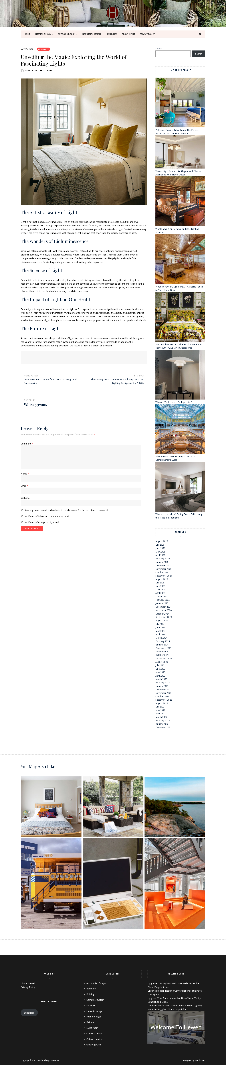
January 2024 (161, 644)
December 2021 (163, 727)
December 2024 (163, 606)
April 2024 (160, 634)
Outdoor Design (66, 34)
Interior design (43, 34)
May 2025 (160, 589)
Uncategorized (93, 1044)
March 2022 (161, 716)
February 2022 (162, 720)
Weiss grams (31, 71)
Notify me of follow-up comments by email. (47, 516)
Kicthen (90, 1022)
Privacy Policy (147, 34)
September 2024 (163, 617)
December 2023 (163, 648)
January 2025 (161, 603)
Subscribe (29, 1012)
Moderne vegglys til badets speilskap (167, 1009)
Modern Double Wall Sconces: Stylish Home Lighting (174, 1005)
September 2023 (163, 658)
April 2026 (160, 555)
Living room (92, 1027)
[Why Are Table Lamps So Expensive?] (180, 375)
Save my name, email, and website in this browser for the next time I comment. (66, 510)
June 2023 (160, 668)
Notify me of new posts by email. (41, 522)
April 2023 (160, 675)
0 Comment (48, 71)
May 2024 (160, 630)
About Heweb (128, 34)
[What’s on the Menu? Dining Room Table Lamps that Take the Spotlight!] (180, 487)
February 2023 (162, 682)
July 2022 (159, 706)
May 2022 (160, 710)
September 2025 (163, 575)
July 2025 (159, 582)
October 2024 (162, 613)
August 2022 (161, 703)
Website (25, 497)
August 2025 (161, 579)
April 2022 (160, 713)
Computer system (95, 999)
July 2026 (159, 544)
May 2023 (160, 672)
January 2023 (161, 686)
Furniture (43, 49)
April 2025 (160, 592)
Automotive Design (96, 983)
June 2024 (160, 627)
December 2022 (163, 689)
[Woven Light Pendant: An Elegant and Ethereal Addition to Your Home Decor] (180, 152)
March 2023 (161, 679)
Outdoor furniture (95, 1039)
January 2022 (161, 723)
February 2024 (162, 641)
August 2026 (161, 541)
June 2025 (160, 586)
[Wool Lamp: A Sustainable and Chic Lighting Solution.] (180, 201)
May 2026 (160, 551)
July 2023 (159, 665)
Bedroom (91, 988)
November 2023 (163, 651)
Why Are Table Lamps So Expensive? (173, 402)
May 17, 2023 (27, 49)
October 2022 (162, 696)
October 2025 (162, 572)
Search (158, 48)
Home (27, 34)
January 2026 (161, 562)
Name (25, 473)
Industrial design (91, 34)
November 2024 (163, 610)
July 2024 (159, 624)
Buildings (112, 34)
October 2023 (162, 654)
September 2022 (163, 699)
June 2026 (160, 548)
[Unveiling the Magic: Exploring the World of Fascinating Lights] (84, 141)
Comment (27, 443)
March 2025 (161, 596)
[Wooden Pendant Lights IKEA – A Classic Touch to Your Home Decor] (180, 259)
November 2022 (163, 692)
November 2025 (163, 568)
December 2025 (163, 565)
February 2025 (162, 599)
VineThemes (200, 1060)
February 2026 (162, 558)
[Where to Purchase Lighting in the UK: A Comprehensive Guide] (180, 429)
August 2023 (161, 661)
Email (24, 485)
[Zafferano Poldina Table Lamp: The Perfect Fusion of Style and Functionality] (180, 103)
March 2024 (161, 637)
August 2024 (161, 620)
